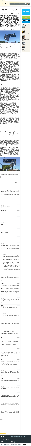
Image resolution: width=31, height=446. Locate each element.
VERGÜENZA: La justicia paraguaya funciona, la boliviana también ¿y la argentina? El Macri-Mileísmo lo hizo (25, 33)
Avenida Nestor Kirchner (15, 174)
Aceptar (24, 444)
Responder (18, 210)
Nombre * (1, 419)
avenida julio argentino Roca (10, 174)
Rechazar (28, 444)
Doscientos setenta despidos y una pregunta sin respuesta (25, 29)
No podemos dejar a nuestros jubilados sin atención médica (26, 44)
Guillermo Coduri (13, 441)
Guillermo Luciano (13, 442)
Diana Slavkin (12, 440)
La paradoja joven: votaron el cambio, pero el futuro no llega (25, 39)
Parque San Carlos (2, 176)
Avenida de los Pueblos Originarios (3, 174)
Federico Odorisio (13, 439)
